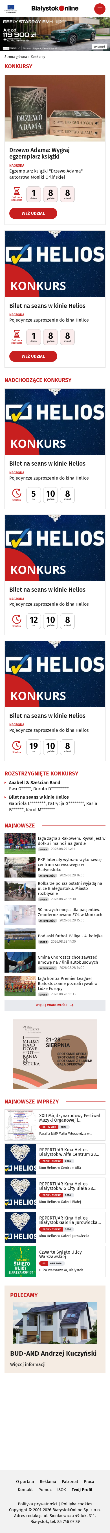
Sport (43, 849)
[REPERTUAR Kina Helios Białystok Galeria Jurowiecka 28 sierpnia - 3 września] (20, 1227)
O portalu (25, 1481)
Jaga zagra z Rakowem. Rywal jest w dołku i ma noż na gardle (71, 841)
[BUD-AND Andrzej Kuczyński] (55, 1323)
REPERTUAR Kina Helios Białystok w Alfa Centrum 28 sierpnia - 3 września (67, 1152)
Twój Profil (82, 1489)
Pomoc (45, 1489)
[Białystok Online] (55, 9)
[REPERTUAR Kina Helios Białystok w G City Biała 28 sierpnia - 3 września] (20, 1193)
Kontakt (25, 1489)
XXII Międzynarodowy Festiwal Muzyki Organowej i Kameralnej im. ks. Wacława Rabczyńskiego (69, 1118)
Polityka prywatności (37, 1503)
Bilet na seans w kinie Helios (47, 306)
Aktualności (47, 875)
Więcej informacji (28, 1364)
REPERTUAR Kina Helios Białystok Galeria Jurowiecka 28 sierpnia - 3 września (68, 1220)
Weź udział (33, 213)
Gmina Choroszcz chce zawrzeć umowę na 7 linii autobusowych (68, 960)
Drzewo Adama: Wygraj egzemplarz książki (39, 153)
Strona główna (16, 57)
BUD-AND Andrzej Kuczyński (53, 1353)
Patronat (70, 1481)
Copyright (18, 1509)
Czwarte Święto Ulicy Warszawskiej (60, 1254)
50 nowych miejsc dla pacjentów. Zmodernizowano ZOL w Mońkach (70, 912)
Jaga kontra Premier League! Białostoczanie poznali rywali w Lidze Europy (68, 983)
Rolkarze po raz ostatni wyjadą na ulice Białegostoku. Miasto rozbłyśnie (70, 888)
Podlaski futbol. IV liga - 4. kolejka (70, 935)
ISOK (61, 1489)
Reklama (48, 1481)
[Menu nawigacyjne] (99, 9)
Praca (89, 1481)
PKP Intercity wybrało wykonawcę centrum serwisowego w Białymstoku (70, 864)
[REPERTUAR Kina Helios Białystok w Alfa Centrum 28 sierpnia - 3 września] (20, 1159)
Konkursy (38, 57)
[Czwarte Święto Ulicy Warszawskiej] (20, 1261)
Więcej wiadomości (51, 1005)
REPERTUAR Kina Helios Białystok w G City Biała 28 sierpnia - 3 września (66, 1186)
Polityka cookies (76, 1503)
